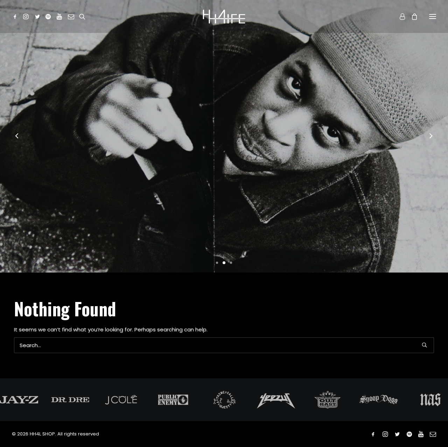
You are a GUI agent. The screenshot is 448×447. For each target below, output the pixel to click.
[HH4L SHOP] (224, 16)
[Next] (431, 168)
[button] (16, 16)
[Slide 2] (223, 325)
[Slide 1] (217, 325)
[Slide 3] (230, 325)
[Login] (399, 16)
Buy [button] (224, 223)
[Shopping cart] (411, 16)
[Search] (224, 408)
